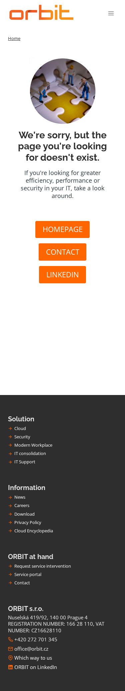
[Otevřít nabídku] (111, 13)
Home (14, 38)
